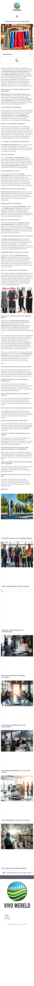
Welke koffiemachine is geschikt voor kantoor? (15, 820)
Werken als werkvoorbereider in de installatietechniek (12, 630)
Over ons (7, 918)
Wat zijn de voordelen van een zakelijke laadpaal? (16, 538)
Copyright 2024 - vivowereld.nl (17, 924)
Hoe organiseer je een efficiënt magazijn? (13, 868)
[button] (17, 16)
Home (6, 915)
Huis (4, 872)
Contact (7, 917)
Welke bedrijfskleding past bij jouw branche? (15, 586)
